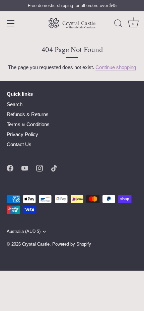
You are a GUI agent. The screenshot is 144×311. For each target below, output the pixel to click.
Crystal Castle (36, 244)
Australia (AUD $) (24, 231)
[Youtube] (24, 168)
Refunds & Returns (28, 114)
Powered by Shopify (71, 244)
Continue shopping (115, 67)
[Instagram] (39, 168)
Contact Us (19, 144)
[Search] (118, 24)
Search (14, 104)
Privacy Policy (22, 134)
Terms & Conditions (28, 124)
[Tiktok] (54, 168)
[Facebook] (10, 168)
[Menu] (10, 23)
